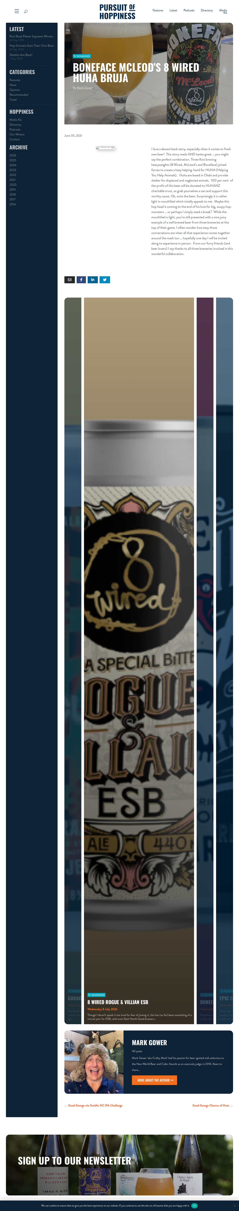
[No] (234, 1206)
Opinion (14, 90)
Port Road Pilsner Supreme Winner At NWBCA (31, 36)
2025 (12, 160)
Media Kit (223, 12)
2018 (12, 194)
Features (158, 11)
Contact (14, 139)
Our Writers (16, 134)
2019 (12, 189)
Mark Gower (84, 87)
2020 (12, 184)
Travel (13, 99)
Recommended (18, 94)
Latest (173, 11)
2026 (12, 155)
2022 (12, 175)
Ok (194, 1205)
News (12, 85)
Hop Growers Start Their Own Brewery (31, 45)
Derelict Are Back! (20, 54)
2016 (12, 204)
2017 (12, 199)
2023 (12, 170)
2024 (12, 165)
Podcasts (189, 11)
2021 (12, 180)
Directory (207, 11)
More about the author (154, 1080)
